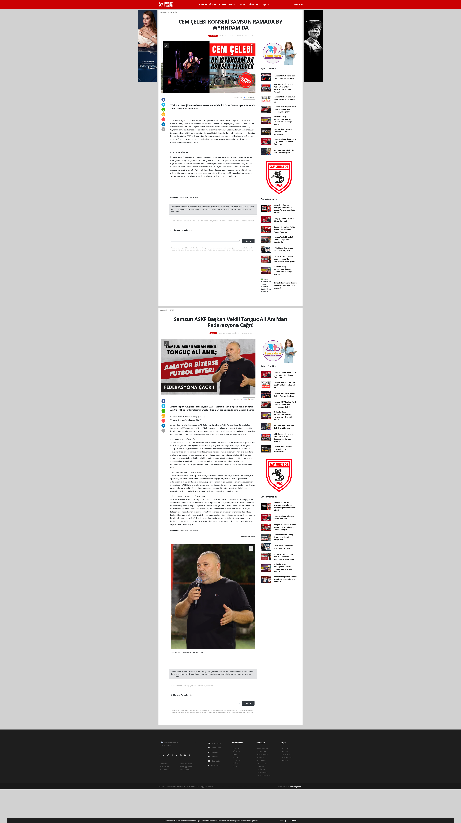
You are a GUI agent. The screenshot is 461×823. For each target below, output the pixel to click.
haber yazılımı (219, 786)
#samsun (187, 221)
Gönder (248, 241)
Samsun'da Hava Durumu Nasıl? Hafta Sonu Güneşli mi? (284, 99)
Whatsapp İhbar (185, 767)
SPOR (258, 4)
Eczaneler (260, 757)
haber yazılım (249, 786)
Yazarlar (214, 752)
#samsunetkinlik (248, 221)
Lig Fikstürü (261, 760)
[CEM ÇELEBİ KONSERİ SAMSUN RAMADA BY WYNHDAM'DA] (208, 67)
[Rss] (181, 755)
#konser (223, 221)
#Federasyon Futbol (205, 685)
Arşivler (214, 756)
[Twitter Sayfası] (165, 755)
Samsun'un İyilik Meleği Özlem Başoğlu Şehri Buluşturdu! (283, 239)
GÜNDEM (213, 4)
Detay (283, 821)
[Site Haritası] (186, 755)
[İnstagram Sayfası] (169, 755)
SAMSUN (203, 4)
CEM (172, 152)
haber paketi (229, 786)
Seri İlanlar (261, 769)
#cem (173, 221)
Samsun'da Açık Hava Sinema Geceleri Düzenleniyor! (283, 131)
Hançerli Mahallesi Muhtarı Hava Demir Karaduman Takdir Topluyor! (285, 229)
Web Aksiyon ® (295, 787)
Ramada (197, 123)
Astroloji (285, 760)
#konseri (196, 221)
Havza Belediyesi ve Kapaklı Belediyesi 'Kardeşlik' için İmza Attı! (285, 285)
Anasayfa (164, 12)
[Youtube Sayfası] (173, 755)
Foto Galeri (216, 743)
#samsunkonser (234, 221)
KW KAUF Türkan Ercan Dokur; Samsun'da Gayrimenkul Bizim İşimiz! (284, 259)
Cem (212, 120)
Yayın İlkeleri (164, 767)
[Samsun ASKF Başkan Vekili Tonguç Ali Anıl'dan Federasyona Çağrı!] (208, 366)
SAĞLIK (250, 4)
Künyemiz (215, 761)
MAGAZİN (173, 12)
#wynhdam (214, 221)
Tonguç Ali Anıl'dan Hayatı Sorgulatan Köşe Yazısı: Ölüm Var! (285, 141)
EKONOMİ (241, 4)
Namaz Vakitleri (263, 754)
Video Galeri (216, 748)
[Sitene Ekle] (190, 755)
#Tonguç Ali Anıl (190, 685)
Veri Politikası (165, 770)
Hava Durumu (262, 748)
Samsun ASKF (176, 417)
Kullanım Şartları (186, 764)
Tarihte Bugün (262, 763)
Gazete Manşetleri (264, 775)
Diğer (265, 4)
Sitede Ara (285, 748)
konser (226, 163)
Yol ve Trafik (262, 751)
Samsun (216, 123)
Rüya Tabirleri (287, 757)
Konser (184, 176)
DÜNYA (231, 4)
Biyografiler (286, 754)
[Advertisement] (230, 806)
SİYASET (222, 4)
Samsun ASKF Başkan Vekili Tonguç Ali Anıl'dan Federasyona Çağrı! (285, 109)
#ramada (204, 221)
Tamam (293, 821)
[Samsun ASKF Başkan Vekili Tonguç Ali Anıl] (213, 596)
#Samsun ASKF (176, 685)
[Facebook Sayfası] (160, 755)
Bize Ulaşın (215, 765)
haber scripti (239, 786)
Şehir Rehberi (262, 772)
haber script (258, 786)
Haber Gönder (185, 770)
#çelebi (179, 221)
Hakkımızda (164, 764)
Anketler (285, 751)
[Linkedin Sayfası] (177, 755)
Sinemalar (261, 766)
